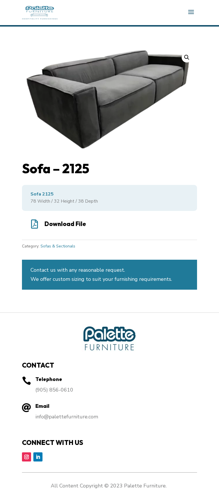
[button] (187, 57)
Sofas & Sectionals (57, 246)
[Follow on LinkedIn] (37, 456)
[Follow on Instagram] (26, 456)
